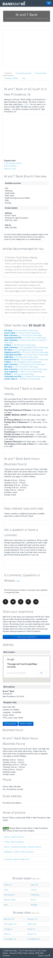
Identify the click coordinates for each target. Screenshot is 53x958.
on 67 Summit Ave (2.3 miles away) (26, 354)
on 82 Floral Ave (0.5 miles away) (21, 330)
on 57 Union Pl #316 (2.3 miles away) (26, 352)
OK (41, 673)
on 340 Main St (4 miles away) (22, 379)
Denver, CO (31, 934)
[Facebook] (5, 601)
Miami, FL (7, 934)
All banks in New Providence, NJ (16, 859)
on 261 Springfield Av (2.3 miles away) (26, 359)
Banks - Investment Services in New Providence (22, 847)
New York (34, 885)
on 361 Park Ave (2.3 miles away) (21, 367)
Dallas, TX (31, 929)
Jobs (24, 78)
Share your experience (26, 637)
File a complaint (10, 166)
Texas (6, 889)
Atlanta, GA (31, 924)
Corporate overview (23, 73)
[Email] (36, 601)
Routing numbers (11, 78)
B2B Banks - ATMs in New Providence (19, 852)
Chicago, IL (8, 929)
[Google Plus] (20, 601)
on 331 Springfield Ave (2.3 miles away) (22, 362)
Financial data (40, 73)
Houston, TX (32, 919)
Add (18, 581)
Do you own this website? (16, 673)
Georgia (34, 904)
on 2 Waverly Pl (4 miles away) (24, 376)
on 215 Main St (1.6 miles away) (25, 337)
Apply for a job (10, 168)
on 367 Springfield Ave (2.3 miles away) (26, 347)
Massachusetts (9, 899)
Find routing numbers (13, 163)
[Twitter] (13, 601)
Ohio (6, 904)
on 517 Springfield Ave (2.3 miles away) (23, 350)
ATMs (26, 104)
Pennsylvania (9, 894)
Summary (8, 73)
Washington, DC (10, 924)
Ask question (10, 723)
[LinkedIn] (28, 601)
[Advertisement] (26, 48)
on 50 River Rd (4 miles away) (19, 374)
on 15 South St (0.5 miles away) (23, 335)
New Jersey (35, 894)
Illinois (33, 899)
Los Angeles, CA (10, 939)
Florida (33, 889)
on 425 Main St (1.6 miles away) (19, 345)
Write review (26, 723)
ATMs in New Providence (14, 842)
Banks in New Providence (14, 837)
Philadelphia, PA (33, 939)
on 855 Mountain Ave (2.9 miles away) (25, 369)
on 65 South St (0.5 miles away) (22, 333)
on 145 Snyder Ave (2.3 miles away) (24, 364)
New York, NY (9, 919)
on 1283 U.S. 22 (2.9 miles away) (23, 371)
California (7, 885)
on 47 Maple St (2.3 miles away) (21, 357)
